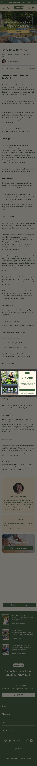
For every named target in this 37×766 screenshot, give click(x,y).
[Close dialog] (35, 372)
